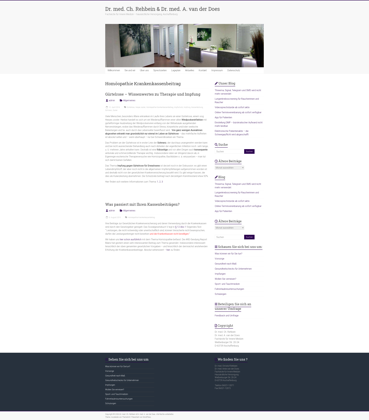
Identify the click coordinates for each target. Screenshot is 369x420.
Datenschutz (233, 70)
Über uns (144, 70)
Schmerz (108, 110)
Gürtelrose (130, 107)
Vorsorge (219, 258)
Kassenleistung (197, 107)
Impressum (217, 70)
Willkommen (114, 70)
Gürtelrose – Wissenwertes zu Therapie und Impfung (152, 94)
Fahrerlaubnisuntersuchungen (229, 289)
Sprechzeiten (160, 70)
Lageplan (175, 70)
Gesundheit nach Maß (226, 263)
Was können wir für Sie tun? (228, 253)
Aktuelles (189, 70)
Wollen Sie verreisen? (225, 278)
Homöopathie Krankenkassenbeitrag (159, 107)
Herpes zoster (140, 107)
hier (168, 249)
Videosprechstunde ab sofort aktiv (232, 107)
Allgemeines (129, 100)
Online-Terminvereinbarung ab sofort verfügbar (238, 112)
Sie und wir (130, 70)
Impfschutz (178, 107)
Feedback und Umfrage (227, 315)
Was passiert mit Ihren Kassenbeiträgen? (142, 204)
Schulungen (220, 294)
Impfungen (220, 273)
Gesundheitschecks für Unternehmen (233, 268)
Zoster (115, 110)
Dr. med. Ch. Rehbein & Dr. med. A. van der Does (162, 8)
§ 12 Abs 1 (180, 227)
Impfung (187, 107)
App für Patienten (223, 117)
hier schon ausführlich (130, 239)
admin (112, 100)
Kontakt (203, 70)
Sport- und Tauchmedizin (227, 284)
